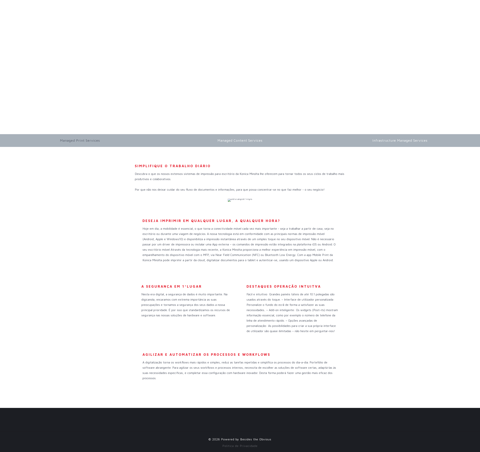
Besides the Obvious (255, 439)
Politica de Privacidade (240, 445)
